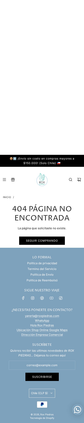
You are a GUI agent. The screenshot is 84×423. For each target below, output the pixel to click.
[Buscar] (70, 179)
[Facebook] (23, 298)
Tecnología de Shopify (42, 418)
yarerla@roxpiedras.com (42, 316)
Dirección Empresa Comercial (42, 335)
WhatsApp (42, 320)
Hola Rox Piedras (42, 325)
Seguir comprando (42, 240)
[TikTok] (60, 298)
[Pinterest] (42, 298)
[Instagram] (32, 298)
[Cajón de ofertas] (13, 179)
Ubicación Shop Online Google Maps (42, 330)
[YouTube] (51, 298)
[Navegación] (4, 179)
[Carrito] (79, 179)
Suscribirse (42, 376)
